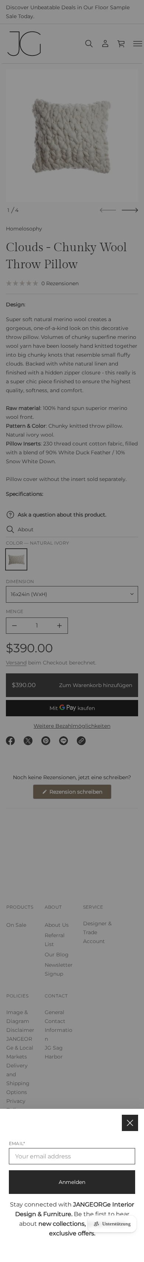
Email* (17, 1143)
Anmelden (72, 1182)
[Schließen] (130, 1123)
